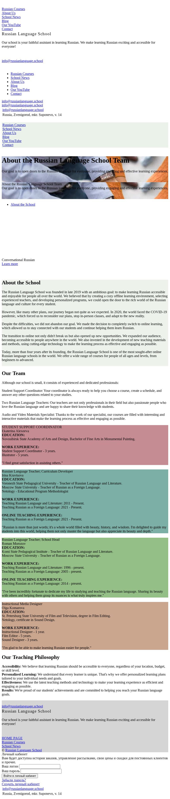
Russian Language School (23, 750)
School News (11, 17)
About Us (8, 13)
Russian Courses (13, 9)
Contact (7, 29)
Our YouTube (11, 25)
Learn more (10, 264)
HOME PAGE (12, 738)
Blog (5, 21)
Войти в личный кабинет (20, 776)
